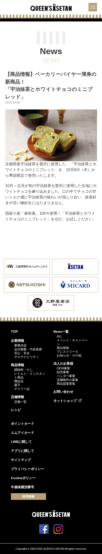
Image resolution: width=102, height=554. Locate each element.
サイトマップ (21, 460)
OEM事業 (63, 368)
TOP (14, 331)
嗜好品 (18, 381)
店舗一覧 (20, 402)
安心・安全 (22, 353)
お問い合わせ (63, 391)
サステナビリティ (26, 357)
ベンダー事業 (66, 376)
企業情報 (17, 340)
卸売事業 (63, 372)
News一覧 (61, 331)
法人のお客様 (63, 363)
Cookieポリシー (23, 478)
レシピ (16, 410)
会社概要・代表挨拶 (28, 349)
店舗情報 (17, 397)
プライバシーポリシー (27, 469)
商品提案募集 (66, 383)
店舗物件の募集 (67, 380)
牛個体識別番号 (22, 487)
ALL (59, 336)
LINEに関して (21, 442)
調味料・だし (23, 370)
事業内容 (20, 345)
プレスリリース (67, 351)
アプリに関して (22, 451)
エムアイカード (22, 433)
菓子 (17, 385)
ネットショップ (65, 401)
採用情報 (28, 496)
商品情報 (17, 365)
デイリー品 (22, 389)
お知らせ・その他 (69, 355)
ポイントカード (22, 423)
